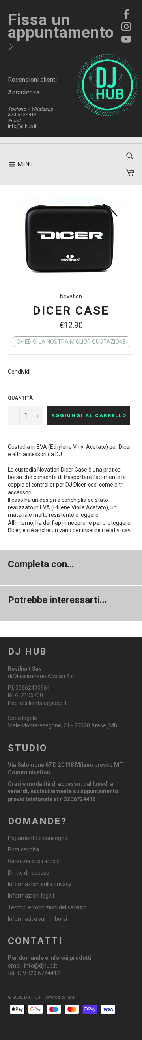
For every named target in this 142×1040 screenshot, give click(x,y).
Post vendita (23, 849)
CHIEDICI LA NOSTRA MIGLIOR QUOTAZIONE (71, 342)
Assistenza (23, 92)
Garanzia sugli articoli (34, 861)
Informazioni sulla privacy (39, 884)
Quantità (20, 398)
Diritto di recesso (28, 873)
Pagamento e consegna (37, 838)
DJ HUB (32, 997)
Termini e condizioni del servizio (47, 907)
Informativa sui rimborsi (37, 919)
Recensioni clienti (32, 79)
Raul (71, 997)
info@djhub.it (22, 126)
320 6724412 (22, 114)
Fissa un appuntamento (61, 26)
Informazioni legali (31, 895)
